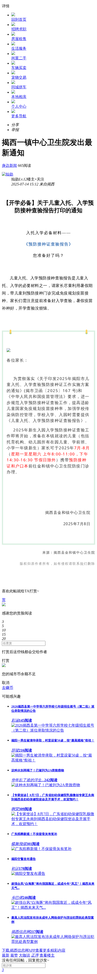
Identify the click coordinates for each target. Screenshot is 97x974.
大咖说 (24, 955)
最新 (5, 955)
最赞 (14, 955)
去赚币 (7, 688)
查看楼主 (47, 955)
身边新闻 (9, 166)
